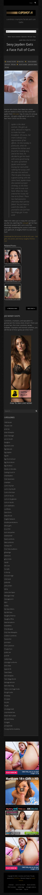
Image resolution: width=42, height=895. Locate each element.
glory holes (7, 559)
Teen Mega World (10, 679)
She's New (7, 666)
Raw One (21, 61)
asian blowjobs (9, 432)
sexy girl (25, 223)
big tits (6, 456)
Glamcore (24, 36)
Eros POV (7, 529)
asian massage (9, 436)
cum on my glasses (10, 499)
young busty (8, 726)
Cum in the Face (9, 492)
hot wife (6, 569)
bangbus (7, 442)
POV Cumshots (9, 646)
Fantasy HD (8, 546)
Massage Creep (9, 596)
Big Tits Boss (8, 466)
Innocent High (8, 576)
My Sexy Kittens (9, 609)
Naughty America (9, 616)
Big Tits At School (9, 459)
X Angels (7, 722)
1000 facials (8, 422)
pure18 (6, 656)
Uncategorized (9, 709)
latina (6, 589)
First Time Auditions (10, 549)
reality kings (8, 659)
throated (7, 699)
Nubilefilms (8, 626)
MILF (5, 602)
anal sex (7, 429)
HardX (6, 562)
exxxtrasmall (8, 536)
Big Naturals (8, 449)
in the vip (7, 572)
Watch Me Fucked (10, 716)
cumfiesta (7, 509)
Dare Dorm (7, 512)
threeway (7, 696)
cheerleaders (8, 476)
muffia (6, 606)
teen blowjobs (8, 676)
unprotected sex (9, 712)
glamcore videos (32, 64)
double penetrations (11, 522)
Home (9, 36)
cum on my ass (9, 496)
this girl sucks (8, 692)
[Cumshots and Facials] (21, 11)
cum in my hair (9, 486)
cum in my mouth (10, 489)
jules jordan (8, 586)
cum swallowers (9, 506)
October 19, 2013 (11, 61)
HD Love (30, 36)
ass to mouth (8, 439)
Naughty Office (9, 619)
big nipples (7, 452)
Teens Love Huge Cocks (12, 689)
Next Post (31, 308)
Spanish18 (7, 669)
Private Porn (8, 649)
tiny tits (6, 702)
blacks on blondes (10, 469)
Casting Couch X (9, 472)
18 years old (8, 426)
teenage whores (9, 682)
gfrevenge (7, 552)
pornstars (7, 642)
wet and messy (9, 719)
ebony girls (7, 526)
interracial (7, 579)
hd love (7, 67)
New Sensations (9, 622)
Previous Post (12, 308)
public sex (7, 652)
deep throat (8, 516)
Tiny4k (6, 706)
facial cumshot (23, 64)
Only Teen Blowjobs (10, 632)
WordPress (17, 878)
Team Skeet (8, 672)
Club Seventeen (9, 479)
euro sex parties (9, 532)
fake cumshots (9, 542)
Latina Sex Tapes (9, 592)
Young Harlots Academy (12, 729)
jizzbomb (7, 582)
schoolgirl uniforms (10, 662)
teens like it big (9, 686)
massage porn (9, 599)
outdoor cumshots (10, 636)
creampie (7, 482)
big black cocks (9, 446)
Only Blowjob (8, 629)
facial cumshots (16, 36)
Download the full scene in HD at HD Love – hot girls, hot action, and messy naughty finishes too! (21, 238)
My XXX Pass (8, 612)
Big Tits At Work (9, 462)
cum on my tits (9, 502)
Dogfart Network (9, 519)
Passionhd (7, 639)
